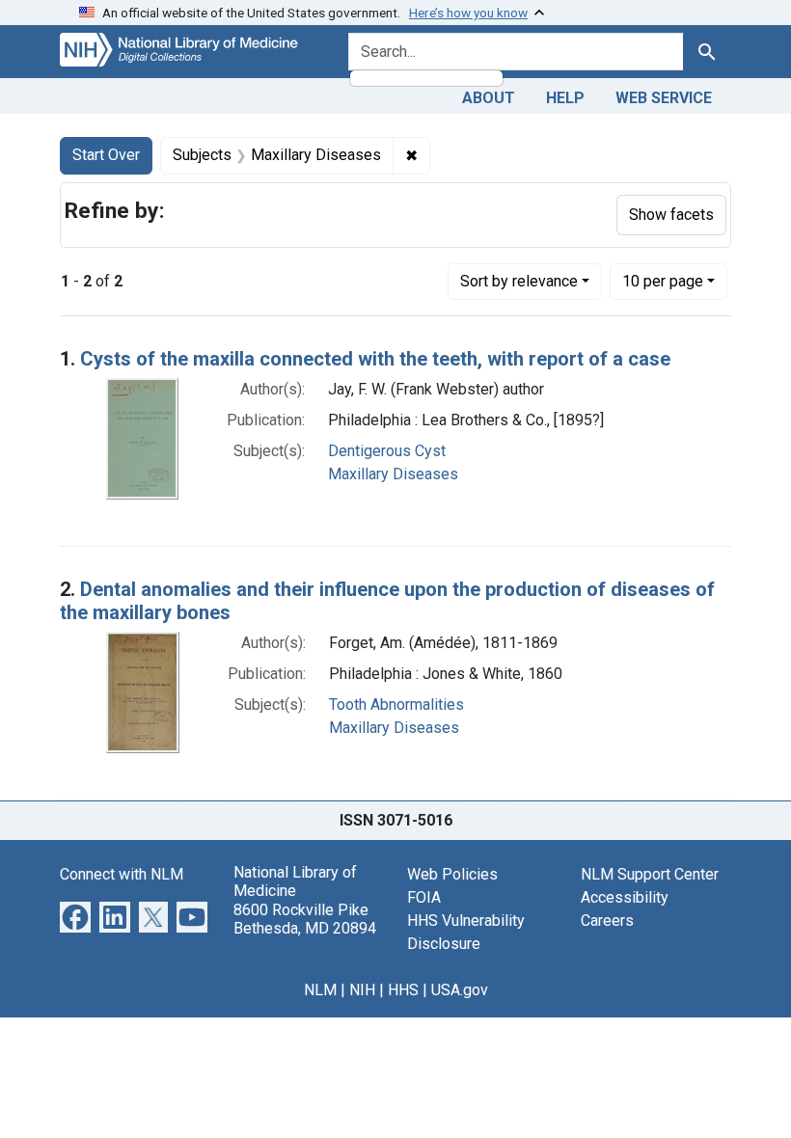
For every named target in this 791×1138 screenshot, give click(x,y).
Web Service (663, 98)
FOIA (424, 897)
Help (565, 98)
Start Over (106, 155)
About (488, 98)
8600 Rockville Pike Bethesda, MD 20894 (304, 919)
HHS (403, 990)
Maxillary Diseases (393, 474)
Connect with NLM (121, 874)
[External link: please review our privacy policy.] (75, 916)
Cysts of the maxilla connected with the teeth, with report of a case (375, 358)
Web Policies (452, 874)
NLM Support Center (650, 874)
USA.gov (459, 990)
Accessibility (624, 897)
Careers (607, 920)
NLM (320, 990)
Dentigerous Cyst (387, 451)
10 (662, 280)
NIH (362, 990)
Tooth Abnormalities (396, 704)
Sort (519, 281)
